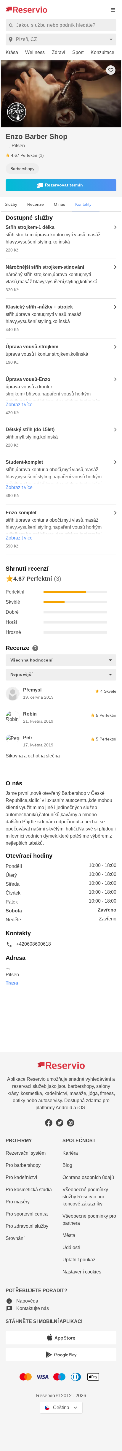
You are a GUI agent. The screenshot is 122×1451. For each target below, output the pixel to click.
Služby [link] (11, 204)
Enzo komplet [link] (21, 512)
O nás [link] (59, 204)
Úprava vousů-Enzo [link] (28, 379)
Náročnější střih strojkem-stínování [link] (45, 267)
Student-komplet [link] (24, 462)
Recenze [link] (35, 204)
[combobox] (62, 39)
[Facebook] (49, 1122)
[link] (9, 53)
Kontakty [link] (83, 204)
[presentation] (112, 9)
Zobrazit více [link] (19, 404)
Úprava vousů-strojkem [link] (32, 346)
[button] (61, 185)
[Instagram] (71, 1122)
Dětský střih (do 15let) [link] (30, 429)
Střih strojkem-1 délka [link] (30, 227)
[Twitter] (60, 1122)
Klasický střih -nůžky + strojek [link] (39, 306)
